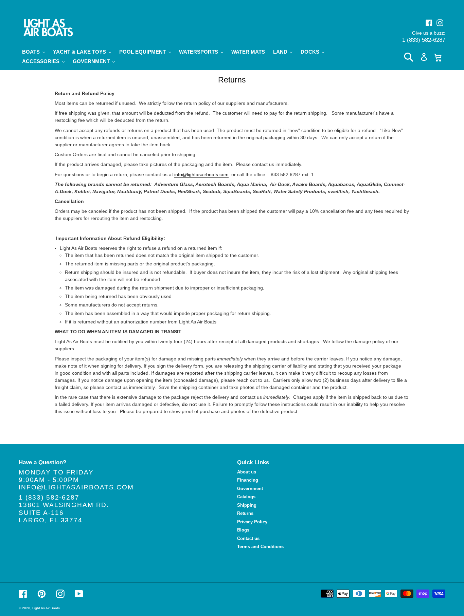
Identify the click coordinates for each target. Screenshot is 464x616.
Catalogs (246, 496)
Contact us (248, 538)
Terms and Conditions (260, 546)
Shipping (246, 505)
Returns (245, 513)
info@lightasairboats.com (201, 174)
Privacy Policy (252, 521)
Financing (247, 480)
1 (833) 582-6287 (423, 40)
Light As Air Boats (46, 608)
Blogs (243, 530)
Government (250, 488)
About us (246, 471)
